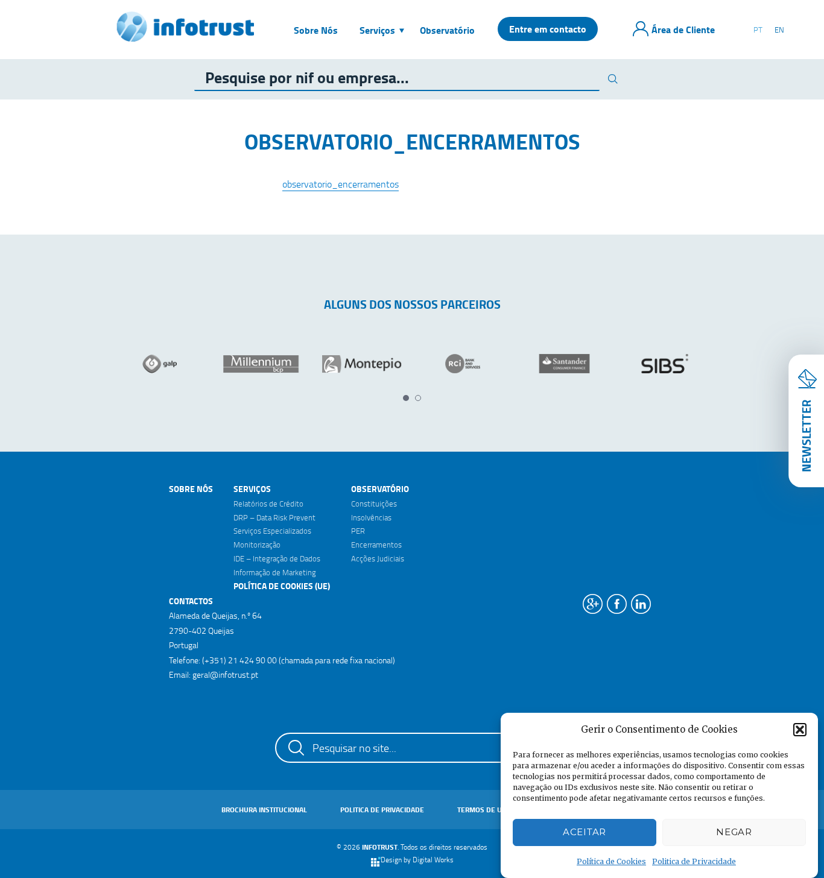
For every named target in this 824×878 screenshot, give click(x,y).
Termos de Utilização (495, 809)
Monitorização (256, 544)
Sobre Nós (191, 488)
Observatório (380, 488)
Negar (734, 832)
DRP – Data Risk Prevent (274, 517)
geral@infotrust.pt (225, 674)
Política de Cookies (611, 861)
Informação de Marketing (274, 572)
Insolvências (371, 517)
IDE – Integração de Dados (276, 558)
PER (358, 530)
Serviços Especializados (272, 530)
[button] (800, 730)
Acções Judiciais (377, 558)
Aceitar (584, 832)
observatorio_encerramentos (340, 184)
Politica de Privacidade (694, 861)
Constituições (374, 503)
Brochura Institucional (264, 809)
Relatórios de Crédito (268, 503)
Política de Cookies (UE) (281, 586)
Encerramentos (376, 544)
